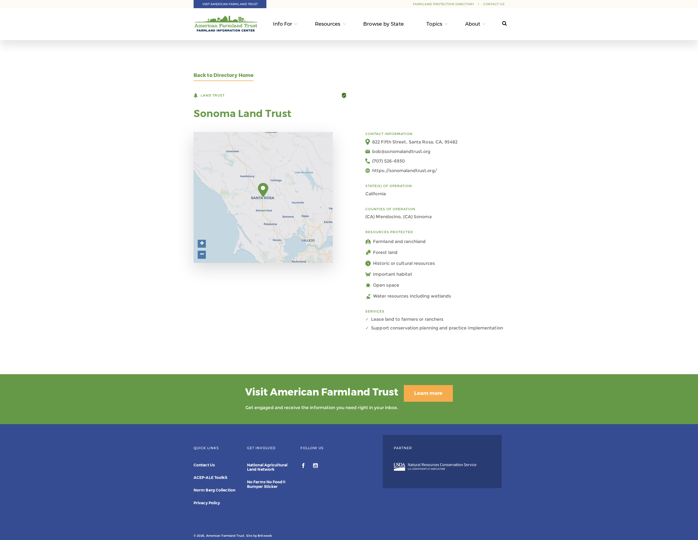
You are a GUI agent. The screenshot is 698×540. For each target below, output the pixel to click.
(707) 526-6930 (388, 161)
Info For (282, 24)
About (472, 24)
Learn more (428, 393)
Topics (434, 24)
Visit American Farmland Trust (230, 4)
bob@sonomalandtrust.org (401, 151)
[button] (263, 190)
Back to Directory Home (224, 75)
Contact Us (493, 4)
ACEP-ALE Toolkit (211, 477)
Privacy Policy (207, 502)
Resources (328, 24)
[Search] (499, 24)
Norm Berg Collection (214, 490)
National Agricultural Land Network (267, 467)
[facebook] (303, 466)
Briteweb (265, 536)
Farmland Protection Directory (443, 4)
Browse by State (383, 24)
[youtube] (315, 466)
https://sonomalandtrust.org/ (404, 170)
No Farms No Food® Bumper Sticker (266, 484)
